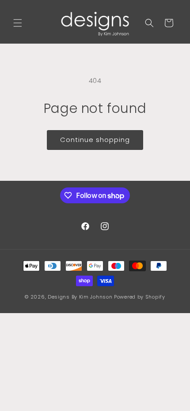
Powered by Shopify (139, 296)
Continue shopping (95, 139)
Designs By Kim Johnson (80, 296)
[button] (17, 23)
